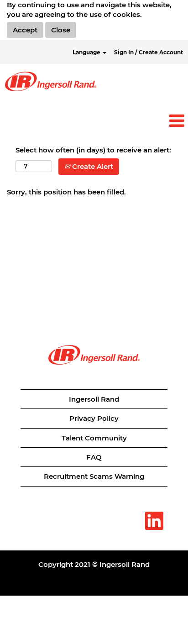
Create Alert (91, 166)
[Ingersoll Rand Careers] (51, 81)
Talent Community (94, 438)
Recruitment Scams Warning (94, 476)
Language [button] (87, 52)
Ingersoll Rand (94, 399)
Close (60, 30)
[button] (94, 121)
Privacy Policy (94, 418)
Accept (25, 30)
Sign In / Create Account (148, 52)
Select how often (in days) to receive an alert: (93, 150)
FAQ (94, 457)
